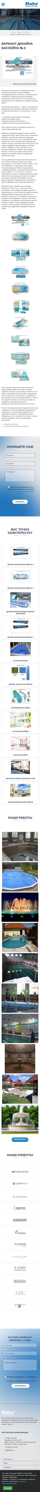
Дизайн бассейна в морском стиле (20, 778)
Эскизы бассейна (20, 755)
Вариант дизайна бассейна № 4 (21, 564)
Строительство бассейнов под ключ (17, 426)
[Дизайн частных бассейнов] (20, 672)
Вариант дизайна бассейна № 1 (21, 637)
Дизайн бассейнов (23, 32)
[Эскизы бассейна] (20, 743)
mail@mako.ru (9, 1450)
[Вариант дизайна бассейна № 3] (20, 576)
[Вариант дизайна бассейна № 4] (20, 552)
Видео (6, 1463)
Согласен (8, 1488)
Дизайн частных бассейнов (20, 684)
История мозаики (20, 661)
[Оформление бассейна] (20, 696)
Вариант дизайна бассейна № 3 (21, 588)
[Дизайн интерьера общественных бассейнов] (20, 600)
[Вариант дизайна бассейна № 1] (20, 625)
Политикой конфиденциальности (14, 1482)
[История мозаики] (20, 649)
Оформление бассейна (20, 708)
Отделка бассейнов (11, 424)
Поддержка (7, 1467)
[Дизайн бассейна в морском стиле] (20, 766)
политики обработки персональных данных (21, 492)
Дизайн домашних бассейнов (20, 802)
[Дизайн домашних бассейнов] (20, 790)
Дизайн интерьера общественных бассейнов (20, 613)
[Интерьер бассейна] (20, 719)
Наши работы (8, 1459)
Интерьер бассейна (21, 731)
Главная (13, 32)
